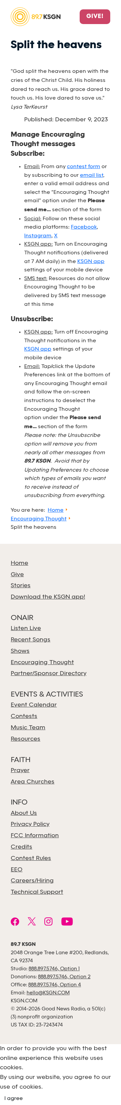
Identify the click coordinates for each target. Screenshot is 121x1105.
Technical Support (37, 892)
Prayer (20, 770)
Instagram (37, 236)
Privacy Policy (30, 824)
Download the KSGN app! (48, 597)
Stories (21, 586)
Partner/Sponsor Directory (48, 673)
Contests (24, 716)
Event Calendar (34, 705)
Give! (95, 16)
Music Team (28, 728)
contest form (83, 166)
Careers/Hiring (32, 881)
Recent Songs (30, 640)
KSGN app (91, 261)
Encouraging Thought (42, 662)
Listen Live (26, 628)
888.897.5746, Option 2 (64, 977)
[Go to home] (36, 16)
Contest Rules (31, 858)
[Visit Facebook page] (15, 922)
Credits (21, 847)
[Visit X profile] (32, 922)
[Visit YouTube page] (67, 922)
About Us (24, 813)
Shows (20, 651)
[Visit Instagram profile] (48, 922)
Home (19, 563)
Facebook (84, 227)
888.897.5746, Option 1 (54, 969)
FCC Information (35, 836)
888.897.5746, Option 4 (54, 985)
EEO (17, 870)
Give (17, 575)
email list (91, 175)
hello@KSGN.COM (48, 993)
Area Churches (32, 782)
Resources (25, 739)
